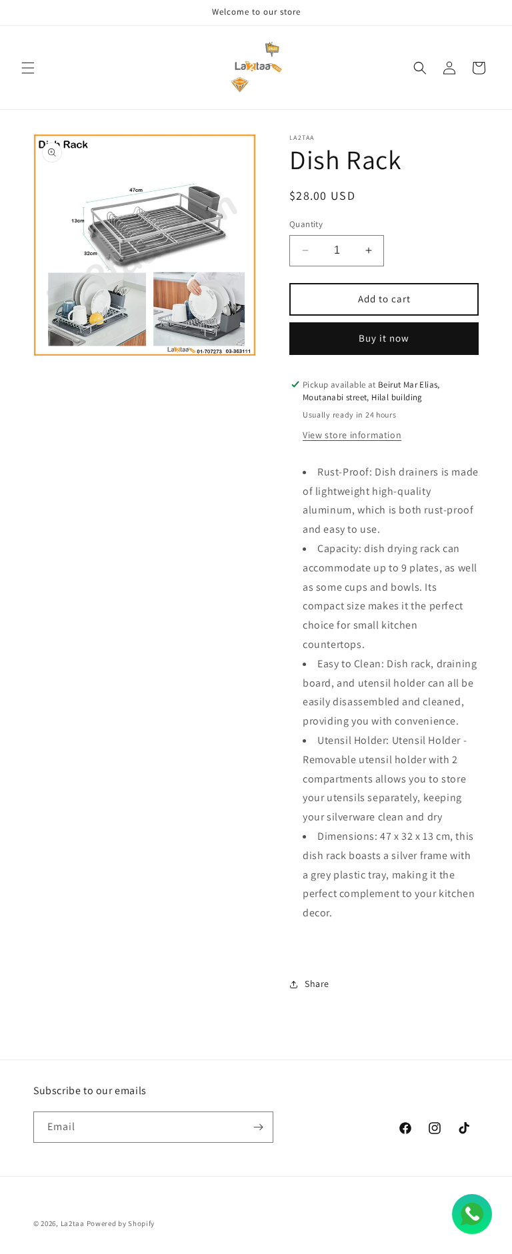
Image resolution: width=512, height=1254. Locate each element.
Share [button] (317, 984)
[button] (28, 68)
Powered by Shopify (121, 1223)
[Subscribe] (258, 1127)
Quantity (306, 224)
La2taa (73, 1223)
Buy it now (384, 338)
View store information (352, 435)
